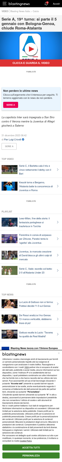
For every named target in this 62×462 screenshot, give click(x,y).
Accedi (56, 3)
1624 (26, 367)
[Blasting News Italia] (19, 4)
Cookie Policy (26, 440)
